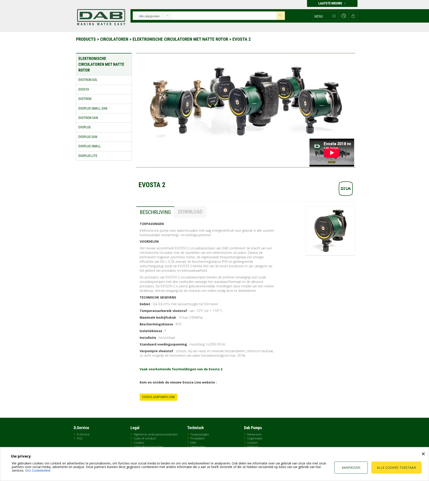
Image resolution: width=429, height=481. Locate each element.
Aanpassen (351, 467)
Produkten (197, 438)
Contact (252, 443)
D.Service (83, 434)
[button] (325, 16)
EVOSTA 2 (241, 39)
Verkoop (253, 447)
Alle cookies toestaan (396, 467)
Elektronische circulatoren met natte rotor (180, 39)
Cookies (139, 443)
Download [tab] (190, 212)
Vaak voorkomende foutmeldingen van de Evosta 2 (181, 369)
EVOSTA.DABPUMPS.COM (158, 397)
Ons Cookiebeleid (37, 470)
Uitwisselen (197, 447)
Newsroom (254, 434)
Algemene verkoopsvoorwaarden (156, 434)
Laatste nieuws (330, 3)
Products (86, 39)
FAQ (79, 438)
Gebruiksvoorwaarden (148, 447)
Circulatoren (114, 39)
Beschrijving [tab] (155, 212)
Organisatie (254, 438)
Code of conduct (145, 438)
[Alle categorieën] (149, 16)
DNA (193, 443)
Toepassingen (199, 434)
